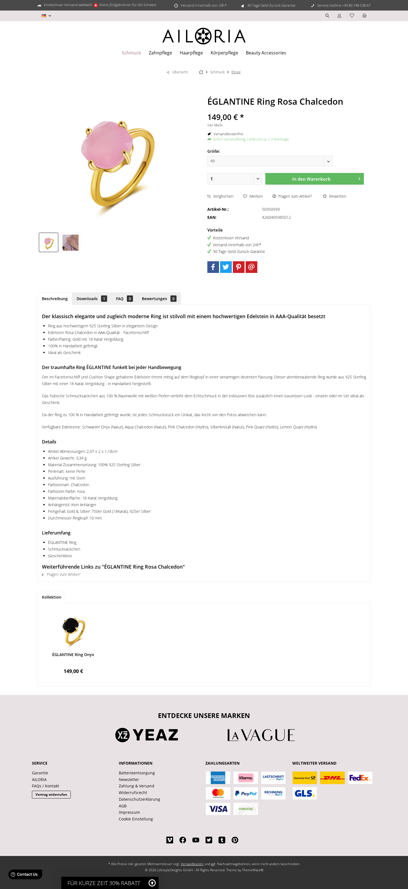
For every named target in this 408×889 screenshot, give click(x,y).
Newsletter (129, 779)
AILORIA (39, 779)
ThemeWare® (252, 870)
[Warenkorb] (364, 15)
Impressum (129, 812)
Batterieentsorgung (137, 772)
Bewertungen (158, 298)
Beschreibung (55, 298)
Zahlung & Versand (136, 785)
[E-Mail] (251, 267)
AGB (123, 805)
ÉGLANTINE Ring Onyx (73, 654)
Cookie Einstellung (136, 819)
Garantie (40, 772)
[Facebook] (213, 267)
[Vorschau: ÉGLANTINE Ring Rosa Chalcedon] (48, 242)
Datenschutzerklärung (139, 799)
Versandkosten (192, 864)
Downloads (91, 298)
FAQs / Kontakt (45, 785)
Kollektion (51, 597)
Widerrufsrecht (133, 792)
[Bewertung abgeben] (285, 109)
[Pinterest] (239, 267)
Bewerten (337, 196)
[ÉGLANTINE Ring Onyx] (73, 629)
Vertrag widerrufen (51, 794)
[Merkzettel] (352, 15)
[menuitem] (364, 16)
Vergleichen (222, 196)
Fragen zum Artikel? (294, 196)
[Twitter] (226, 267)
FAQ (123, 298)
